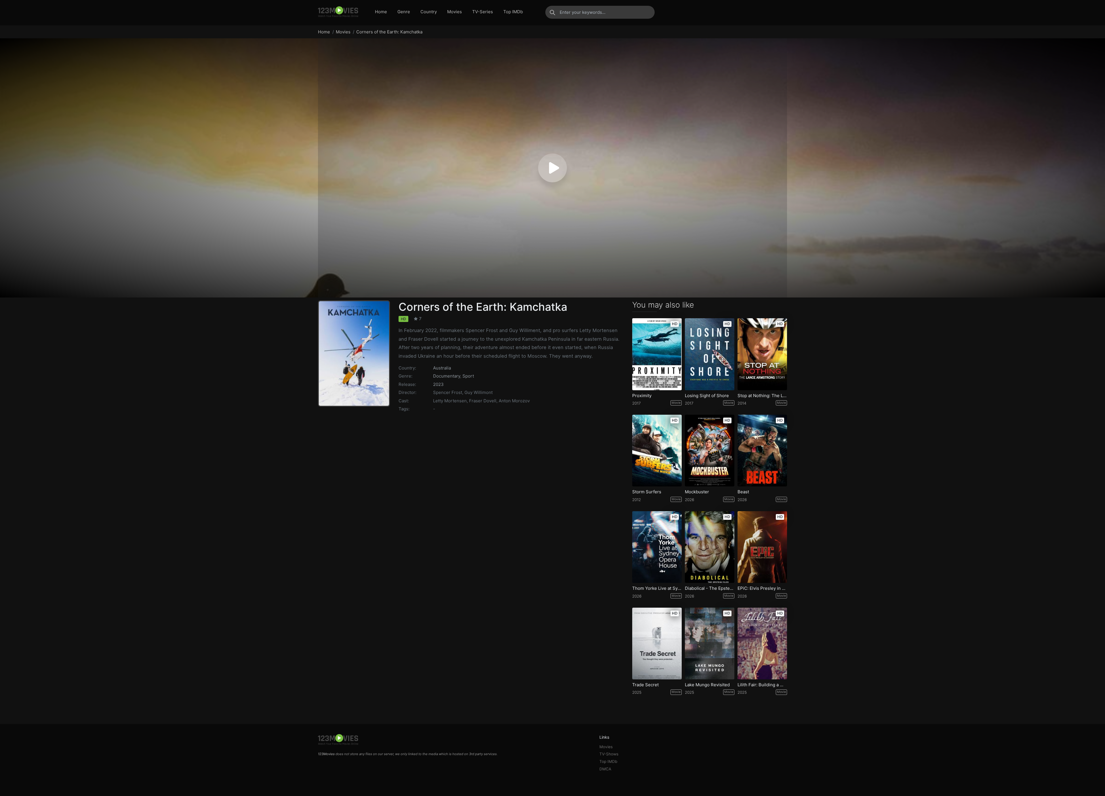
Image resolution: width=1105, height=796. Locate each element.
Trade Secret (645, 684)
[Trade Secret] (657, 643)
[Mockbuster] (709, 450)
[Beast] (762, 450)
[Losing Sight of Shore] (709, 354)
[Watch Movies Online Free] (338, 12)
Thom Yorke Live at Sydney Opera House (657, 588)
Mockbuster (697, 491)
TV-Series (482, 11)
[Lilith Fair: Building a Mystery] (762, 643)
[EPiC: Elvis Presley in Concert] (762, 547)
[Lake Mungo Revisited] (709, 643)
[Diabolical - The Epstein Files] (709, 547)
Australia (442, 368)
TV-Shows (608, 754)
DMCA (605, 769)
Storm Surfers (646, 491)
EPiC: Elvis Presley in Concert (762, 588)
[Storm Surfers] (657, 450)
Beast (743, 491)
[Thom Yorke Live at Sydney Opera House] (657, 547)
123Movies (326, 754)
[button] (552, 167)
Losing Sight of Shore (707, 395)
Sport (468, 376)
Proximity (641, 395)
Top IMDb (513, 11)
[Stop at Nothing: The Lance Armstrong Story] (762, 354)
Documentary (446, 376)
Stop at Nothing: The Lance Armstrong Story (762, 395)
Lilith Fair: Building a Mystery (762, 684)
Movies (454, 11)
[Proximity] (657, 354)
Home (381, 11)
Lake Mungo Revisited (707, 684)
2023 (438, 384)
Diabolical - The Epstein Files (709, 588)
